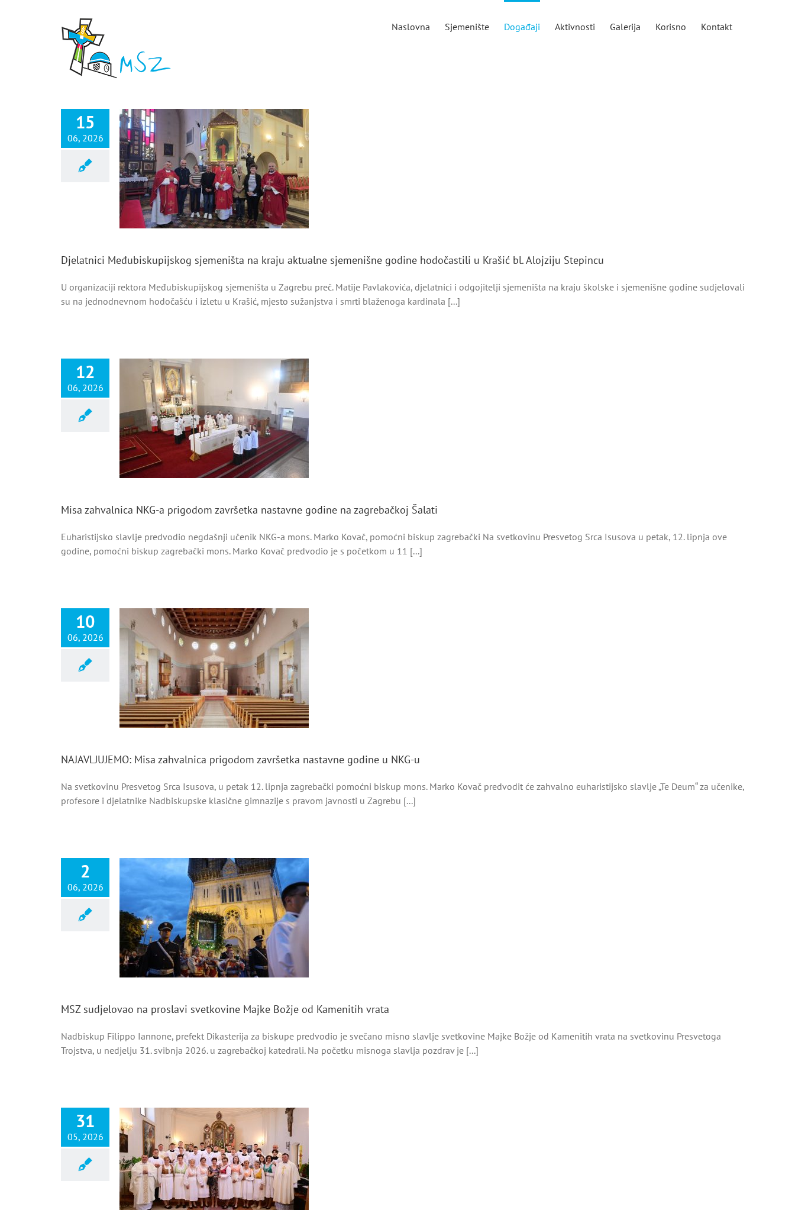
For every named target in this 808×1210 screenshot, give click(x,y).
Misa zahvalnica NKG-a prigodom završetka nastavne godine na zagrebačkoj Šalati (249, 510)
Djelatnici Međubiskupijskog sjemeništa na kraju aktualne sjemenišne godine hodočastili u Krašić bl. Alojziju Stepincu (332, 260)
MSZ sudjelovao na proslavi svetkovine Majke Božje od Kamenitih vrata (225, 1009)
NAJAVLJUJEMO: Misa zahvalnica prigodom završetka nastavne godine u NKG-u (240, 759)
